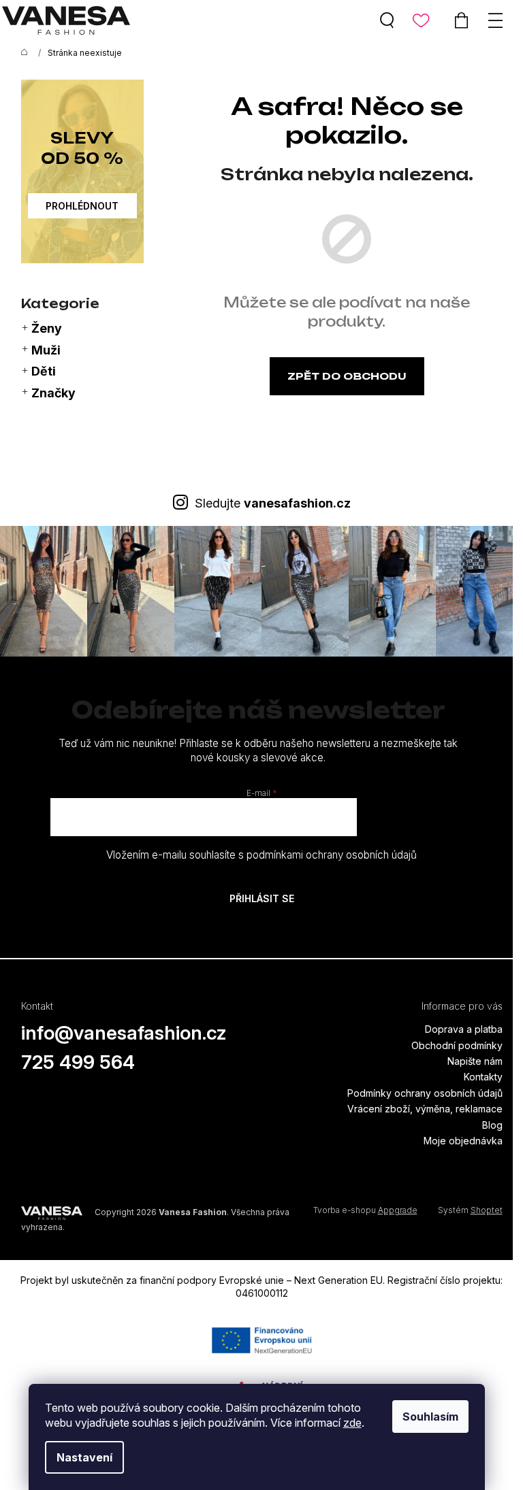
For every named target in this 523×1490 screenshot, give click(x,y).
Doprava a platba (464, 1029)
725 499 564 (78, 1062)
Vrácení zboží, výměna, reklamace (425, 1108)
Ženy (46, 328)
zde (352, 1422)
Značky (53, 393)
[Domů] (21, 53)
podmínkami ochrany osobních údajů (332, 854)
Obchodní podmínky (457, 1045)
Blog (492, 1125)
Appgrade (397, 1210)
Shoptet (487, 1210)
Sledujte (273, 503)
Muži (46, 350)
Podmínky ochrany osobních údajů (425, 1093)
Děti (43, 371)
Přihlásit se (261, 898)
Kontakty (483, 1076)
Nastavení (84, 1457)
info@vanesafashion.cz (124, 1032)
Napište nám (475, 1061)
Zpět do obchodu (347, 376)
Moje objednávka (463, 1140)
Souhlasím (430, 1416)
